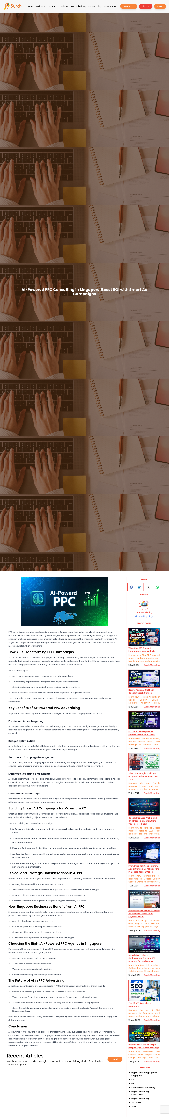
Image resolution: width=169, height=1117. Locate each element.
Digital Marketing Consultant (140, 1093)
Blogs (99, 6)
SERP (133, 1106)
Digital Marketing (140, 1098)
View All (114, 1059)
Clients (64, 6)
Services (39, 6)
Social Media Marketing (143, 1087)
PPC (133, 1083)
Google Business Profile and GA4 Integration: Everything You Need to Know (142, 821)
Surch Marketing (152, 665)
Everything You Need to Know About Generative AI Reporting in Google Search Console (143, 869)
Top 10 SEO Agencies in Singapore (139, 1005)
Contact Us (110, 6)
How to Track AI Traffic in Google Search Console (141, 691)
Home (30, 6)
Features (52, 6)
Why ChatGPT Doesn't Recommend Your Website (141, 650)
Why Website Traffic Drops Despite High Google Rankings (143, 1046)
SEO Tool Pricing (78, 6)
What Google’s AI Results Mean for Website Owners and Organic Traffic (144, 913)
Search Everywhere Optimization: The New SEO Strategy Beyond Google (142, 958)
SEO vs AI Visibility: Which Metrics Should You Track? (141, 733)
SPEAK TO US (128, 6)
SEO (133, 1079)
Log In (160, 6)
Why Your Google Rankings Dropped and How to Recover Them (143, 776)
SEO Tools (136, 1102)
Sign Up (145, 6)
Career (91, 6)
